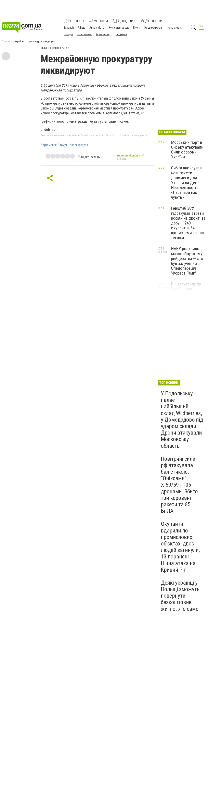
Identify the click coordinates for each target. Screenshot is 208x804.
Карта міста (102, 34)
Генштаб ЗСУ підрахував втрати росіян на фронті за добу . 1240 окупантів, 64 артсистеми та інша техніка (188, 223)
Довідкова (120, 34)
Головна (76, 21)
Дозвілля (154, 21)
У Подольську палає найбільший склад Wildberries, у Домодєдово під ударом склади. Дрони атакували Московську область (182, 419)
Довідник (127, 21)
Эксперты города (118, 27)
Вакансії (69, 27)
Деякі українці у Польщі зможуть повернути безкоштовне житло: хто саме (180, 595)
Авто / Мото (96, 27)
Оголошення (84, 34)
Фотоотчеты (174, 27)
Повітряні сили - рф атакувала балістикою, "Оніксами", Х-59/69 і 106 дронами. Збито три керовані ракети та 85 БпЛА (179, 484)
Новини (100, 21)
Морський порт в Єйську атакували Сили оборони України (187, 149)
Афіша (81, 27)
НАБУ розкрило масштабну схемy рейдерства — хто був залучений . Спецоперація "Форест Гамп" (187, 261)
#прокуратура (79, 145)
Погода (68, 34)
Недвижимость (153, 27)
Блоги (136, 27)
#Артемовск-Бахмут (54, 145)
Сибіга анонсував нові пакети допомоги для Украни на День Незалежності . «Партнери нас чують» (186, 182)
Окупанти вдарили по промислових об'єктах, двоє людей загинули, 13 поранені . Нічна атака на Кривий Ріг (180, 547)
